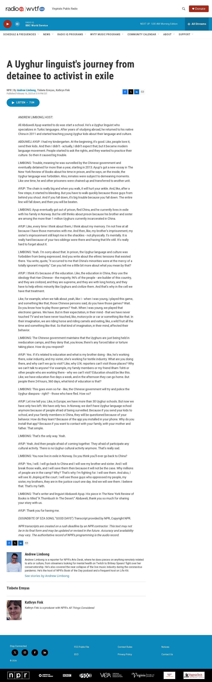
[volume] (17, 24)
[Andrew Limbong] (14, 562)
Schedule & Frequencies (19, 34)
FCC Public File (81, 647)
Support (184, 34)
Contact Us (167, 654)
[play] (7, 24)
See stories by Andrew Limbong (47, 576)
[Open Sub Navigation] (38, 34)
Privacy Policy (125, 654)
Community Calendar (142, 34)
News (46, 34)
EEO (76, 654)
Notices (165, 647)
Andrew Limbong (26, 90)
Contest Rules (125, 647)
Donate (200, 8)
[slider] (22, 24)
